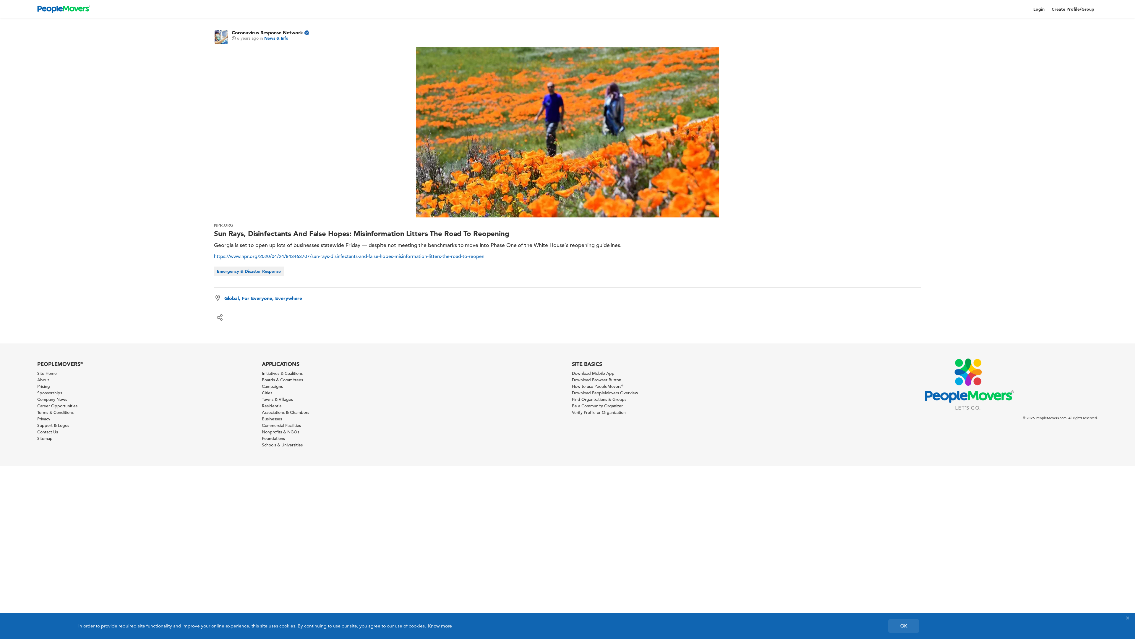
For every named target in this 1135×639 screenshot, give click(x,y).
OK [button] (903, 626)
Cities (267, 393)
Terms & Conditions (55, 412)
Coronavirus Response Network (267, 33)
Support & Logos (53, 425)
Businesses (272, 419)
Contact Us (47, 432)
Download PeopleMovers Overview (605, 393)
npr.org (223, 225)
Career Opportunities (57, 406)
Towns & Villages (277, 399)
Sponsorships (49, 393)
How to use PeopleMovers (597, 386)
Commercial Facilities (281, 425)
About (43, 380)
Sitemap (45, 438)
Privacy (43, 419)
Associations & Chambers (285, 412)
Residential (272, 406)
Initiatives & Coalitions (282, 373)
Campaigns (272, 386)
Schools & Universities (282, 445)
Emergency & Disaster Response (249, 271)
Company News (52, 399)
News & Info (276, 38)
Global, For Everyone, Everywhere (263, 298)
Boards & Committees (282, 380)
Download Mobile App (593, 373)
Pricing (43, 386)
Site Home (47, 373)
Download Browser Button (596, 380)
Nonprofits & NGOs (280, 432)
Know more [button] (440, 626)
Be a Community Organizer (597, 406)
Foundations (273, 438)
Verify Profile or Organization (599, 412)
